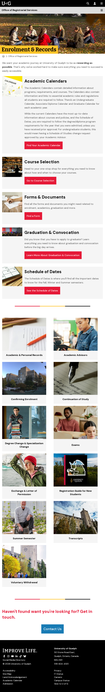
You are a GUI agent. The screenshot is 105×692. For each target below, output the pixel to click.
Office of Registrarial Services (22, 56)
